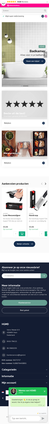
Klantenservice (24, 303)
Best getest (24, 310)
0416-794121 (12, 341)
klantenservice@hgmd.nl (16, 355)
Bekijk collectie (23, 244)
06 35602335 (12, 348)
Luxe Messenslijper (12, 215)
